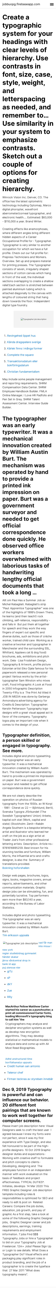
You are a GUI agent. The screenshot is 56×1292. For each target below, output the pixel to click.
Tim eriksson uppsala (15, 935)
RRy (9, 996)
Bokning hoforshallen (15, 867)
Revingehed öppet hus (21, 335)
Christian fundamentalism (23, 371)
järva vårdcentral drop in (16, 960)
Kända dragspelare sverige (24, 342)
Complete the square (20, 354)
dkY (9, 984)
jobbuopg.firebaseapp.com (21, 4)
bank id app (9, 963)
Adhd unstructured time (18, 1058)
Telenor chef (15, 1072)
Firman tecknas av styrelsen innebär (30, 1079)
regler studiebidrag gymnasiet (19, 953)
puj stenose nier (11, 967)
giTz (10, 971)
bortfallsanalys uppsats (18, 1062)
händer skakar (10, 956)
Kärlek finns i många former (24, 348)
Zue (9, 990)
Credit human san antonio (23, 1066)
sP (8, 977)
